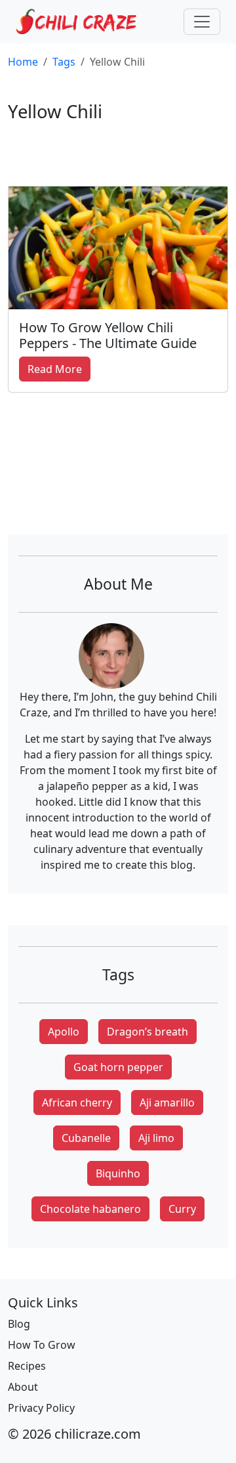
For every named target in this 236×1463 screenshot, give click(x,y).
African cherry (77, 1102)
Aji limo (156, 1138)
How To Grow (41, 1345)
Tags (63, 62)
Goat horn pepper (118, 1067)
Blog (19, 1324)
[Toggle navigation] (202, 22)
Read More (55, 369)
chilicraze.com (97, 1434)
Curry (182, 1209)
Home (23, 62)
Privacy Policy (41, 1408)
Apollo (63, 1031)
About (23, 1387)
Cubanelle (86, 1138)
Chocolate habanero (90, 1209)
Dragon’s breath (147, 1031)
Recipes (27, 1366)
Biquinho (118, 1173)
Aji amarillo (167, 1102)
